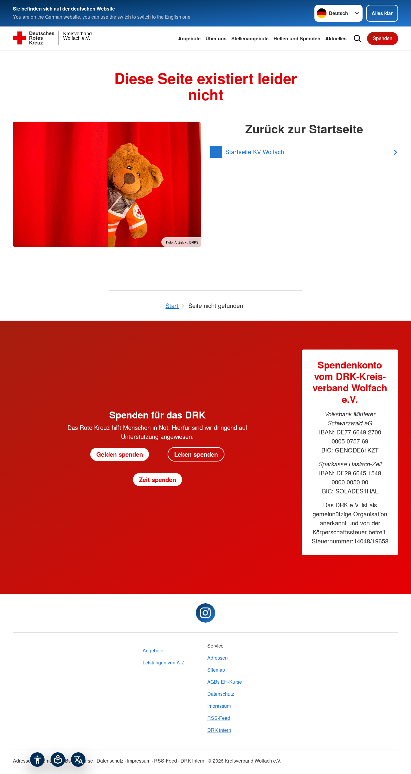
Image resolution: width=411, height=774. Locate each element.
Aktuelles (336, 38)
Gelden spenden (119, 454)
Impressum (219, 705)
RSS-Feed (218, 717)
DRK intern (219, 729)
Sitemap (216, 669)
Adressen (217, 657)
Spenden (382, 38)
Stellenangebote (250, 38)
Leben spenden (196, 454)
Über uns (216, 38)
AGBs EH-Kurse (224, 681)
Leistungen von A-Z (163, 662)
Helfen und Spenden (296, 38)
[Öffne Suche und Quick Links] (357, 38)
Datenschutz (220, 693)
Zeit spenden (157, 479)
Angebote (189, 38)
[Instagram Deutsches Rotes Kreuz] (205, 613)
